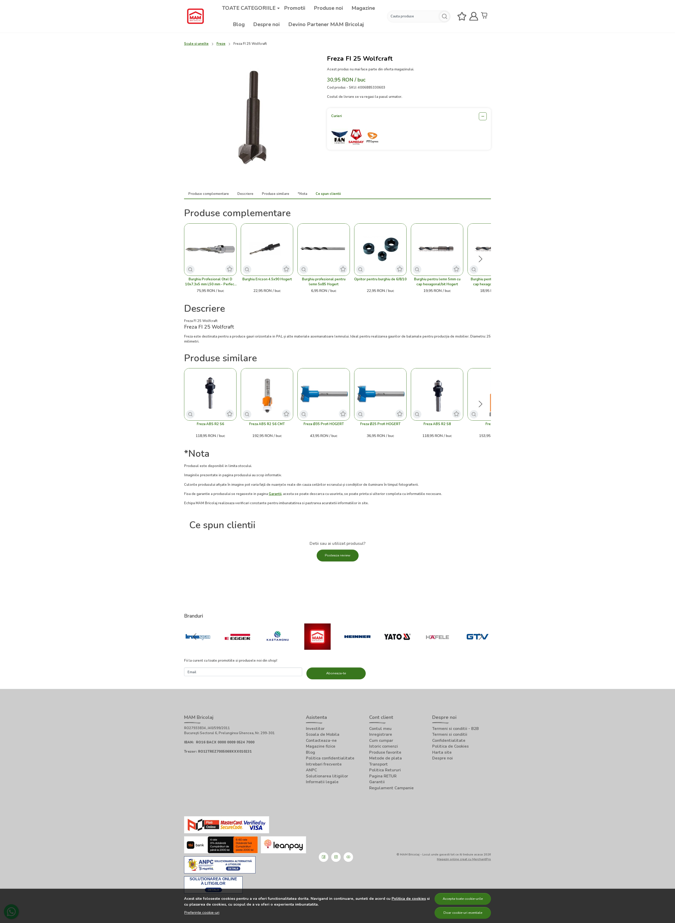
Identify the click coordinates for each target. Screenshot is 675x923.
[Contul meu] (473, 16)
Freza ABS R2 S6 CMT (267, 424)
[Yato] (397, 647)
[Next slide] (480, 259)
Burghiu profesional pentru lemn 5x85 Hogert (323, 282)
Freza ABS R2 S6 (210, 424)
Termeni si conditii (449, 734)
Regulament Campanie (391, 788)
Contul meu (380, 728)
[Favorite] (461, 16)
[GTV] (477, 647)
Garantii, (275, 494)
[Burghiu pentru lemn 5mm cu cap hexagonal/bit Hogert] (437, 249)
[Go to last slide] (194, 636)
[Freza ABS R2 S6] (210, 394)
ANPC (311, 770)
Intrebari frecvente (324, 764)
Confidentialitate (448, 740)
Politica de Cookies (450, 746)
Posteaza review (337, 555)
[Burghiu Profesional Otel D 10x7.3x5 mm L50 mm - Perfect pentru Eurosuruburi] (210, 249)
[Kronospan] (197, 647)
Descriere (245, 193)
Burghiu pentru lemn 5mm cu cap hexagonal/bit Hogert (437, 282)
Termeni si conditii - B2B (455, 728)
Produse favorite (385, 752)
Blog (239, 24)
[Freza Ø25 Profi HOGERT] (380, 394)
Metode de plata (385, 758)
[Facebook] (323, 857)
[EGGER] (238, 647)
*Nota (302, 193)
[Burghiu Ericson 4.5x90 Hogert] (267, 249)
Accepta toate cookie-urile (463, 898)
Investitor (315, 728)
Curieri (336, 116)
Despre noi (266, 24)
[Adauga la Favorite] (229, 269)
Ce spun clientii (328, 193)
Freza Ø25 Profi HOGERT (380, 424)
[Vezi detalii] (190, 269)
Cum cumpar (381, 740)
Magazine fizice (320, 746)
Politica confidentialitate (330, 758)
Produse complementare (208, 193)
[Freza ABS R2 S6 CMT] (267, 394)
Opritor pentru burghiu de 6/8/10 (380, 279)
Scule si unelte (196, 43)
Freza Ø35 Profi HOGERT (323, 424)
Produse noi (328, 8)
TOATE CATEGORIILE (249, 8)
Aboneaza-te (336, 673)
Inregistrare (380, 734)
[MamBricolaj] (317, 647)
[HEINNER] (357, 647)
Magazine (363, 8)
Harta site (442, 752)
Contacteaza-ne (321, 740)
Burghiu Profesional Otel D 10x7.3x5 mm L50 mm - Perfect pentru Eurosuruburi (210, 282)
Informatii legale (322, 782)
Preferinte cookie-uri (201, 912)
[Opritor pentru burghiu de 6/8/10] (380, 249)
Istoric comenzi (383, 746)
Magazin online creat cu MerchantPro (464, 859)
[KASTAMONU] (277, 647)
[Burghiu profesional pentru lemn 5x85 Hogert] (323, 249)
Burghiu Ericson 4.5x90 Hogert (267, 279)
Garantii (377, 782)
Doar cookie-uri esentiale (462, 912)
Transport (378, 764)
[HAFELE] (437, 647)
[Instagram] (336, 857)
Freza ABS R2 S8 (437, 424)
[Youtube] (348, 857)
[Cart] (485, 16)
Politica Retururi (385, 770)
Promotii (294, 8)
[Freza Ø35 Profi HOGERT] (323, 394)
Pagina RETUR (383, 776)
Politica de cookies (409, 898)
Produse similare (275, 193)
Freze (220, 43)
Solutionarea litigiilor (327, 776)
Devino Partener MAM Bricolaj (326, 24)
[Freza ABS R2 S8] (437, 394)
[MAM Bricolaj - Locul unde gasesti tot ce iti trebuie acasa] (195, 16)
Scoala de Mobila (322, 734)
